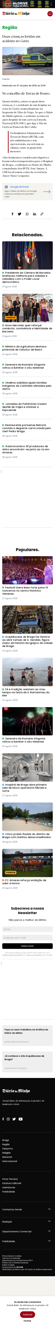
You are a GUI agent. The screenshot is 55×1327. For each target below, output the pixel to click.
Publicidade (8, 1191)
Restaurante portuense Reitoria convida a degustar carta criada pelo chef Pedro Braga (26, 429)
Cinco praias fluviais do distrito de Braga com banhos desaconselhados (25, 806)
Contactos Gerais (12, 1209)
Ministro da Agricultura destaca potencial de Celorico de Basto (26, 348)
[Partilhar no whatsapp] (27, 214)
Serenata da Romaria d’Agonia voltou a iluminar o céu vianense (25, 366)
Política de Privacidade (12, 955)
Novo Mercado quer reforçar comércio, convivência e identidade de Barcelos (24, 297)
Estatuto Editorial (11, 1183)
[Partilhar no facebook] (12, 214)
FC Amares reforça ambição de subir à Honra (24, 852)
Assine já (27, 1314)
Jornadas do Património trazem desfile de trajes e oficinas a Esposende (26, 405)
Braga (5, 1140)
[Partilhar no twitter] (19, 214)
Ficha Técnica (10, 1179)
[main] (27, 548)
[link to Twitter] (14, 1119)
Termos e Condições (11, 1258)
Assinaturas (8, 1187)
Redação (7, 1221)
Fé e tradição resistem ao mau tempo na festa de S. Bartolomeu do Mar (25, 661)
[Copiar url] (41, 214)
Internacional (9, 1161)
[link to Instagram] (8, 1119)
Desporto (7, 1148)
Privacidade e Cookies (11, 1256)
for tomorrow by (12, 1267)
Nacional (7, 1157)
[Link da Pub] (27, 4)
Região (6, 1144)
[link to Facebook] (3, 1119)
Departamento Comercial (16, 1231)
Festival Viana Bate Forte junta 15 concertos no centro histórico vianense (27, 559)
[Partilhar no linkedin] (34, 214)
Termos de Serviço (35, 955)
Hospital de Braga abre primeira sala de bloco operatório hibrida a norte (25, 756)
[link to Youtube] (21, 1119)
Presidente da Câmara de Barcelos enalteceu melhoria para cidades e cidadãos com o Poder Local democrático (26, 246)
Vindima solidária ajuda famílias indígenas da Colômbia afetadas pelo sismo (26, 384)
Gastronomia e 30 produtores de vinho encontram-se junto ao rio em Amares (24, 448)
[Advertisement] (27, 497)
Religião (6, 1152)
